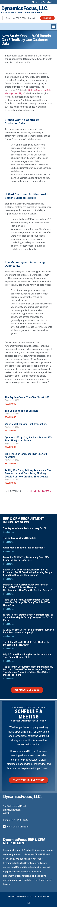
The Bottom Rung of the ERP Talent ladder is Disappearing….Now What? (26, 643)
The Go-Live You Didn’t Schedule (21, 410)
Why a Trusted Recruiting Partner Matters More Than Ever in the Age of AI (27, 655)
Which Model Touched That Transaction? (26, 424)
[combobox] (20, 18)
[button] (53, 26)
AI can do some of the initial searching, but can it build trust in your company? (28, 631)
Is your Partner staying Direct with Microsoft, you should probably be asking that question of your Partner (28, 617)
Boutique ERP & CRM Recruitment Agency (21, 12)
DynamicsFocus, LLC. (25, 8)
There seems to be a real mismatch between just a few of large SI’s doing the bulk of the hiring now (26, 602)
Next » (46, 491)
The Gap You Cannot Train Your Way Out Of (27, 397)
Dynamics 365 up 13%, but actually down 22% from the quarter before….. (28, 439)
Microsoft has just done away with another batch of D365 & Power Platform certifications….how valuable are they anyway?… (28, 587)
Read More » (11, 404)
